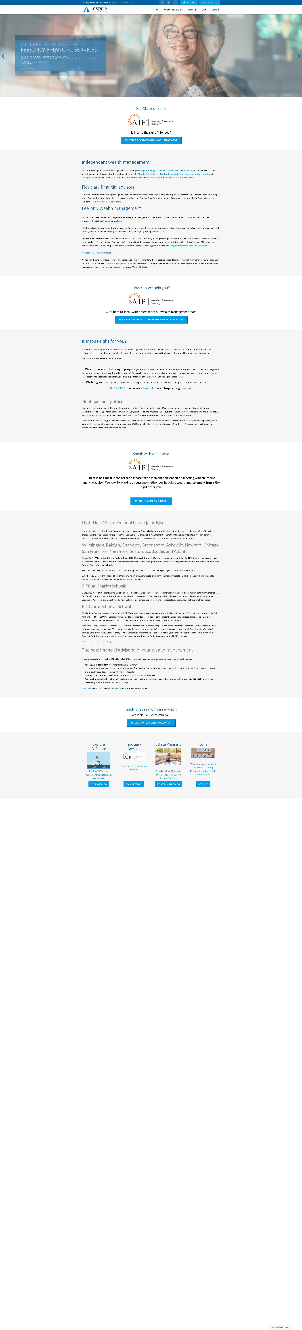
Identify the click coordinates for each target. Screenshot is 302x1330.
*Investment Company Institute (96, 252)
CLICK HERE (117, 388)
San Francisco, (186, 174)
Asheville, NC (189, 170)
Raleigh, (152, 170)
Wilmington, (142, 170)
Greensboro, (173, 170)
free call (148, 388)
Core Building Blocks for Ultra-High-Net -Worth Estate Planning (168, 775)
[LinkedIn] (168, 2)
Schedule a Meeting (209, 2)
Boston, (164, 174)
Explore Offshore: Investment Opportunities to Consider (98, 775)
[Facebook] (175, 2)
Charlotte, (162, 170)
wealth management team (120, 263)
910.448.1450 (127, 2)
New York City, (153, 174)
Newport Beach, (201, 174)
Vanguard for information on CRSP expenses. (190, 245)
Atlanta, (142, 174)
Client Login (190, 2)
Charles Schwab (89, 642)
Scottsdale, (173, 174)
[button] (155, 9)
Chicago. (86, 177)
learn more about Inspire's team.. (107, 201)
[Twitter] (162, 2)
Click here (93, 579)
